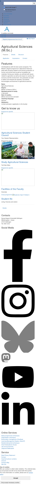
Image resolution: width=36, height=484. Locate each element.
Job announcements (7, 446)
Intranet (3, 461)
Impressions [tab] (15, 58)
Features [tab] (5, 54)
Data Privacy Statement (8, 455)
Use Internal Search (10, 10)
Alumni (6, 23)
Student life (6, 198)
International (7, 24)
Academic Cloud (11, 445)
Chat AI (3, 445)
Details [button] (5, 208)
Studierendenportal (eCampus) (10, 443)
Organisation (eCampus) (8, 437)
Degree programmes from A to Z (12, 39)
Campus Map (5, 462)
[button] (3, 35)
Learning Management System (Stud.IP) (13, 441)
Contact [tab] (25, 58)
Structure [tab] (21, 54)
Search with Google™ (11, 7)
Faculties (6, 15)
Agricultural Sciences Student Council (15, 134)
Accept (15, 478)
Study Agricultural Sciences (14, 162)
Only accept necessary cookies (10, 482)
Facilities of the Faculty (12, 188)
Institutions (7, 21)
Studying (6, 19)
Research (6, 17)
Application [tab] (6, 58)
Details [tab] (13, 54)
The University (8, 14)
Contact (3, 457)
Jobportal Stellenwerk (7, 448)
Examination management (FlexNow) (12, 439)
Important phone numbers (9, 459)
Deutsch (31, 38)
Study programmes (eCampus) (10, 436)
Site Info (3, 464)
